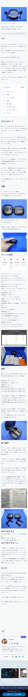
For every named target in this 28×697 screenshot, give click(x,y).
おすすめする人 (11, 107)
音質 (8, 101)
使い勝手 (9, 104)
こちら (18, 57)
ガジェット (8, 687)
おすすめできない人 (12, 110)
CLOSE (22, 87)
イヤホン (16, 23)
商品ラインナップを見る (13, 694)
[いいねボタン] (3, 38)
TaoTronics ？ (11, 91)
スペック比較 (10, 98)
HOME (2, 687)
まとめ (8, 113)
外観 (8, 94)
